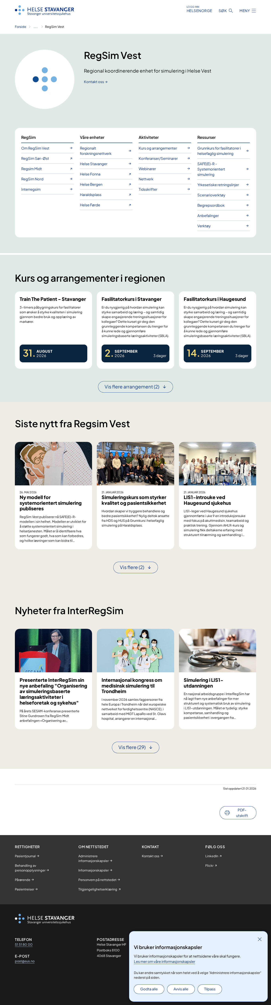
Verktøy (204, 226)
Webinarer (147, 168)
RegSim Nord (32, 179)
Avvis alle (181, 989)
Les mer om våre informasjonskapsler (164, 961)
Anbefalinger (208, 215)
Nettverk (146, 179)
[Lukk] (260, 939)
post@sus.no (25, 961)
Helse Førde (90, 205)
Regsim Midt (31, 168)
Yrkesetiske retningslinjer (218, 184)
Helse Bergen (91, 184)
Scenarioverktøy (211, 195)
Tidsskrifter (148, 189)
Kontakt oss (94, 81)
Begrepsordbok (211, 205)
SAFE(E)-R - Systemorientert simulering (211, 169)
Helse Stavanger (93, 163)
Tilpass (209, 989)
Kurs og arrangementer (158, 148)
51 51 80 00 (24, 944)
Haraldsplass (90, 194)
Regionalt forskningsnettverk (95, 151)
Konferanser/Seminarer (158, 158)
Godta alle (149, 989)
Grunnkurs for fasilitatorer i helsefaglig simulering (219, 151)
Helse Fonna (90, 174)
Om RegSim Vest (35, 148)
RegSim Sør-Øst (35, 158)
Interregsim (30, 189)
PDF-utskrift (242, 813)
